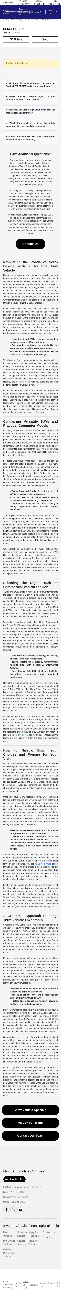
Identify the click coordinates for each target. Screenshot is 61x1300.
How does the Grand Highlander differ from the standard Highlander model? (30, 111)
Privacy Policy (18, 1284)
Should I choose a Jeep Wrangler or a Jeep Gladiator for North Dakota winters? (30, 98)
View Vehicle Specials (30, 1110)
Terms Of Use (26, 1284)
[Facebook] (6, 1209)
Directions (48, 1237)
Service (22, 1226)
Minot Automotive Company (8, 1284)
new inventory (19, 735)
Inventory (10, 1226)
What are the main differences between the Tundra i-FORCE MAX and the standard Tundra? (30, 84)
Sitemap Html (43, 1284)
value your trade (43, 864)
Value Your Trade (30, 1122)
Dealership (51, 1226)
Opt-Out (58, 1284)
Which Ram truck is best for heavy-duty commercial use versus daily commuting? (30, 124)
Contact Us (30, 244)
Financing (35, 1226)
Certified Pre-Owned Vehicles (9, 1253)
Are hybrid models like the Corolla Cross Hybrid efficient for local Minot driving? (30, 138)
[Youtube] (20, 1209)
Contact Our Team (30, 1135)
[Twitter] (13, 1209)
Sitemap (34, 1284)
